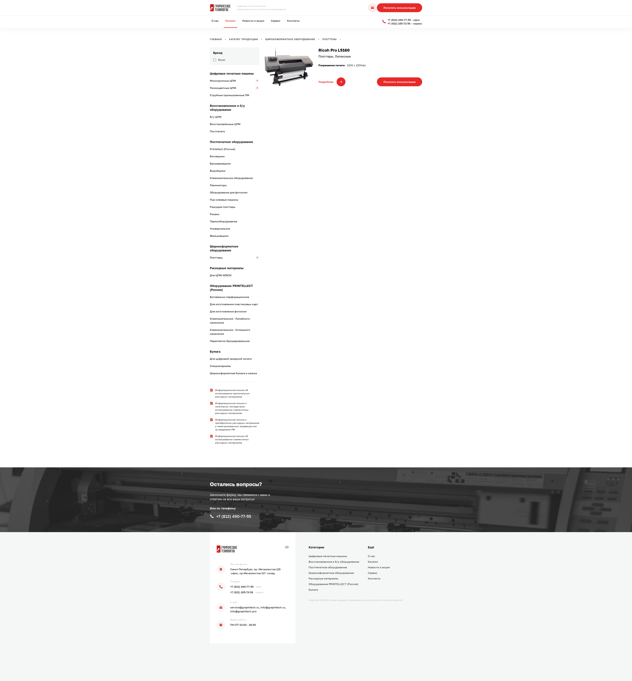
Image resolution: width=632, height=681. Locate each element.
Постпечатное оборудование (231, 142)
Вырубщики (217, 170)
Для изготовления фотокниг (228, 311)
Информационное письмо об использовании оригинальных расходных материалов (232, 393)
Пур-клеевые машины (224, 199)
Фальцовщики (219, 235)
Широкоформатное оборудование (290, 39)
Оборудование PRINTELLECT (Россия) (231, 288)
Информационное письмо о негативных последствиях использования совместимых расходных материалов (232, 408)
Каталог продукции (243, 39)
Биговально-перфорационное (229, 297)
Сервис (275, 20)
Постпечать (217, 131)
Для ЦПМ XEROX (221, 275)
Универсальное (220, 228)
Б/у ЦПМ (215, 116)
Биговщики (217, 156)
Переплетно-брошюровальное (230, 341)
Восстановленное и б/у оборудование (227, 107)
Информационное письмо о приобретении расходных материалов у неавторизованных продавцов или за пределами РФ (237, 424)
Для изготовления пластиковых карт (234, 304)
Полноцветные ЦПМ (223, 88)
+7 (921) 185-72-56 (241, 592)
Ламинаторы (218, 185)
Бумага (215, 351)
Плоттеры (329, 39)
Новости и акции (253, 20)
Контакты (293, 20)
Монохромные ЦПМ (223, 80)
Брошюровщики (220, 163)
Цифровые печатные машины (232, 73)
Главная (216, 39)
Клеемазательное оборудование (231, 178)
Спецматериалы (220, 366)
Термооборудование (223, 221)
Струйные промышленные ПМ (229, 95)
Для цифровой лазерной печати (231, 358)
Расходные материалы (227, 268)
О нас (215, 20)
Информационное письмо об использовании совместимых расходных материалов (232, 439)
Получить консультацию (399, 7)
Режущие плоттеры (222, 207)
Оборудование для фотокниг (229, 192)
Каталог (230, 20)
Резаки (214, 214)
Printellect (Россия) (222, 149)
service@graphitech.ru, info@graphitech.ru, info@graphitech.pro (258, 609)
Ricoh (221, 59)
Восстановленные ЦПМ (225, 124)
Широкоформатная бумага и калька (233, 373)
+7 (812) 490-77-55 (241, 586)
